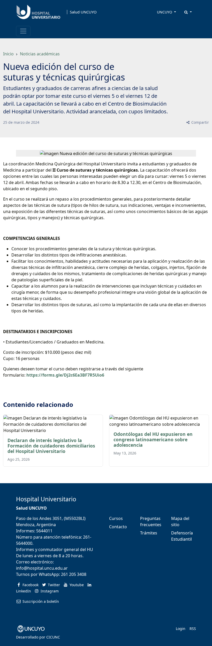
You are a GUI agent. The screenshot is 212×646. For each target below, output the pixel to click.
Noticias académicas (40, 54)
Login (180, 628)
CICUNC (53, 637)
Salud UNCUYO (83, 12)
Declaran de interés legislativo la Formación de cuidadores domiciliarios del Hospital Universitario (51, 445)
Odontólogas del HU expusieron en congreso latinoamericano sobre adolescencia (153, 439)
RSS (193, 628)
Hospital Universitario (46, 499)
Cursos (116, 518)
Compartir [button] (199, 122)
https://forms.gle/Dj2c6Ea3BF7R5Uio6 (65, 375)
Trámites (148, 533)
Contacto (118, 527)
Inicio (8, 54)
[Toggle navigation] (23, 31)
